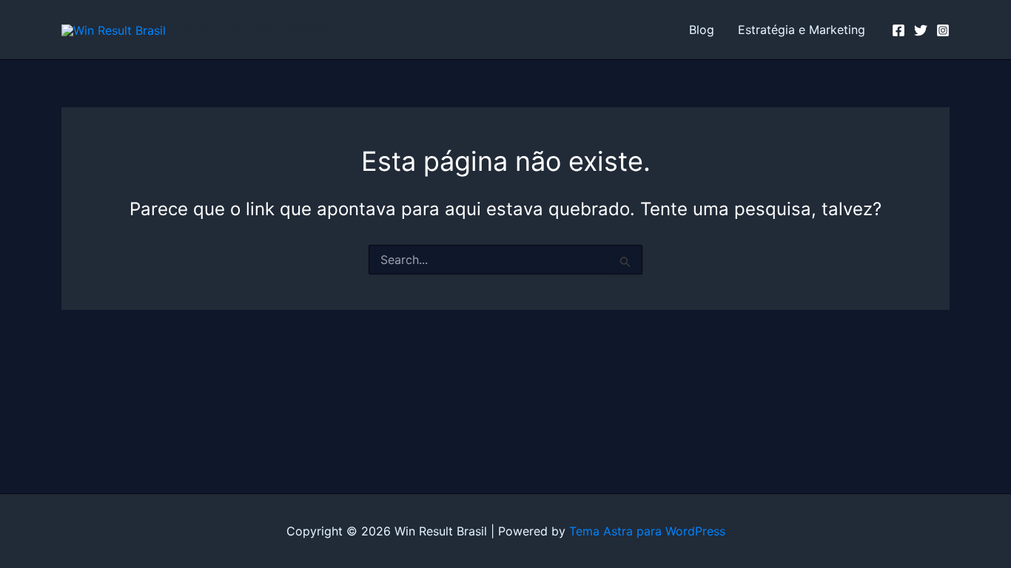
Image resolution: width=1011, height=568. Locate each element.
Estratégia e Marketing (801, 29)
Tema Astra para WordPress (647, 531)
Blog (701, 29)
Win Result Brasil (255, 29)
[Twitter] (920, 30)
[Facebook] (898, 30)
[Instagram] (943, 30)
